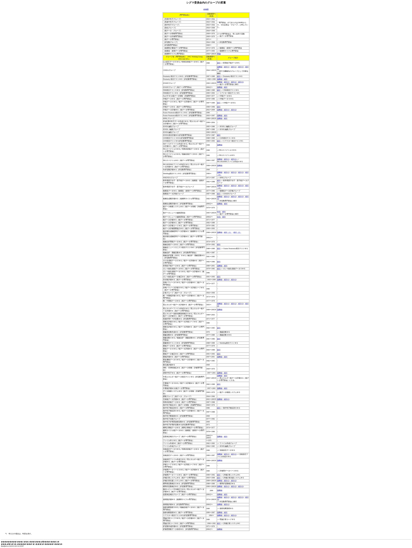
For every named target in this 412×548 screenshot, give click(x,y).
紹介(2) (233, 67)
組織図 (206, 9)
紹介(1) (226, 67)
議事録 (219, 67)
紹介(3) (241, 67)
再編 (219, 54)
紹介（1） (228, 232)
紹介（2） (237, 232)
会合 (219, 212)
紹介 (219, 63)
